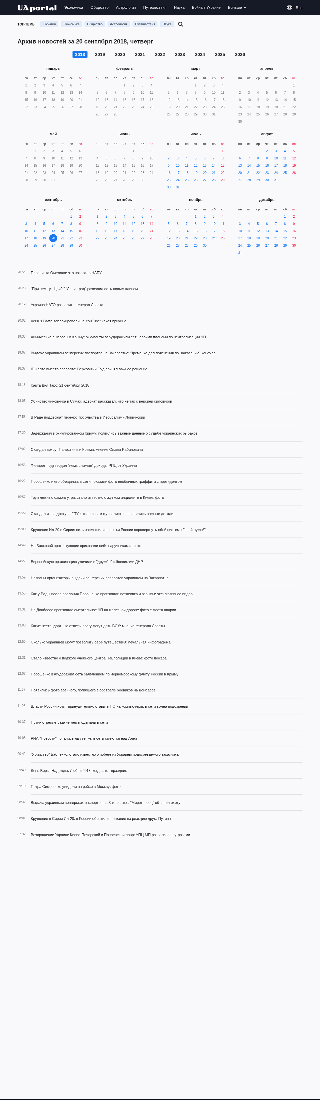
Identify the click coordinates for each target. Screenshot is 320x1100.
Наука (179, 7)
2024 (200, 54)
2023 (180, 54)
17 (178, 173)
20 (204, 173)
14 (214, 165)
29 (222, 180)
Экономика (73, 7)
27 (204, 180)
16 (168, 173)
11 (186, 165)
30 (168, 187)
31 (178, 187)
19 (196, 173)
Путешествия (154, 7)
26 (196, 180)
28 (214, 180)
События (49, 24)
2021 (140, 54)
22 (222, 173)
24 (178, 180)
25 (186, 180)
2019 (100, 54)
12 (196, 165)
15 (222, 165)
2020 (120, 54)
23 (168, 180)
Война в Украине (206, 7)
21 (214, 173)
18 (186, 173)
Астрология (126, 7)
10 (178, 165)
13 (204, 165)
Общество (99, 7)
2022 (160, 54)
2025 (220, 54)
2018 (80, 54)
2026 (240, 54)
